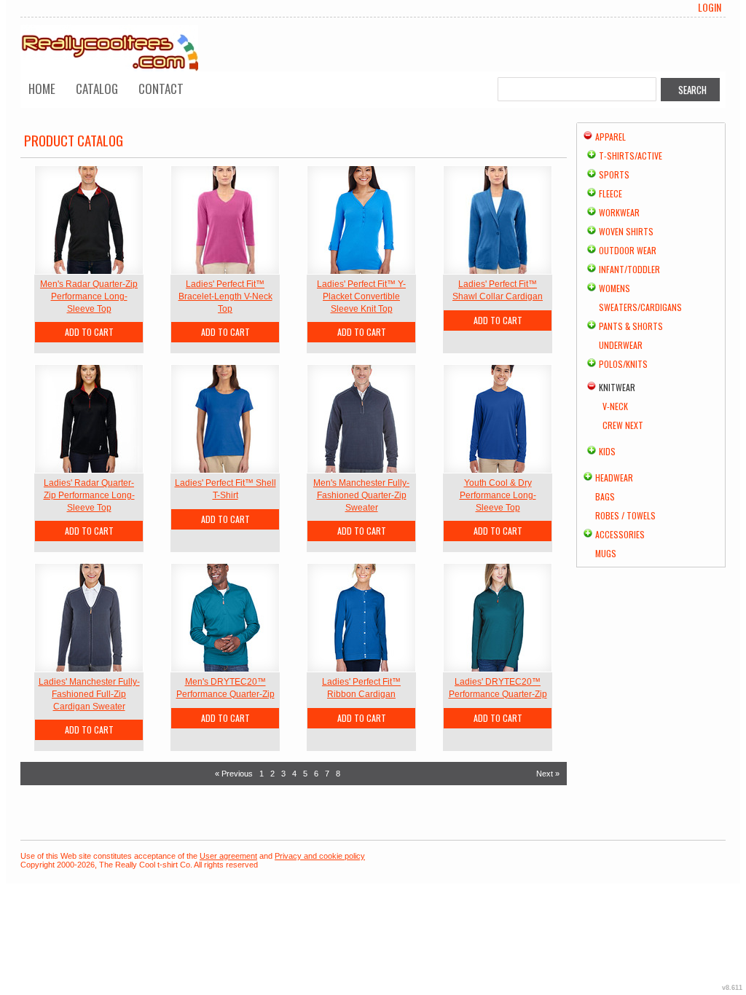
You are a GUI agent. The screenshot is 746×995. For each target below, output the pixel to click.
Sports (614, 174)
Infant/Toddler (629, 269)
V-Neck (615, 406)
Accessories (620, 534)
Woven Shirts (626, 231)
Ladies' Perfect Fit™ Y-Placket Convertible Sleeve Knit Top (361, 296)
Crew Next (622, 425)
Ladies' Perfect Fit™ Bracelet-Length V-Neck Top (225, 296)
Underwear (621, 345)
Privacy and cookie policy (320, 856)
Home (41, 88)
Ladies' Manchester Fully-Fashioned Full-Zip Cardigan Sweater (89, 694)
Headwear (614, 477)
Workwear (619, 212)
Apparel (610, 136)
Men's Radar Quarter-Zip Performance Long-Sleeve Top (89, 296)
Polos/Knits (623, 364)
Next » (548, 773)
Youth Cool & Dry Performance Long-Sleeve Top (498, 495)
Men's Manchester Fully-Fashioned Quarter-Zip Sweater (361, 495)
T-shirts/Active (630, 155)
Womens (614, 288)
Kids (607, 451)
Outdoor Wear (627, 250)
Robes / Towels (625, 515)
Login (709, 7)
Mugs (605, 553)
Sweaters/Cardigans (640, 307)
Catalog (97, 88)
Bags (605, 496)
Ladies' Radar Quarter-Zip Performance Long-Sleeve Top (89, 495)
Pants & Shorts (631, 326)
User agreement (228, 856)
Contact (161, 88)
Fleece (610, 193)
